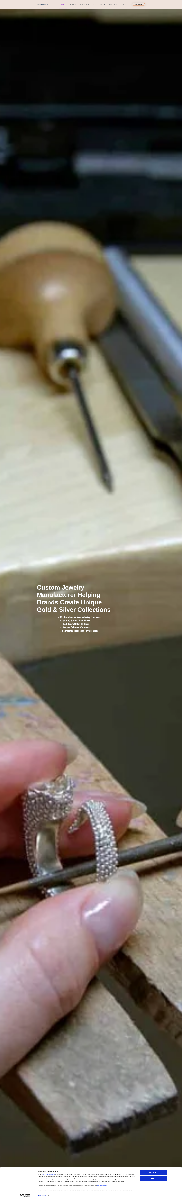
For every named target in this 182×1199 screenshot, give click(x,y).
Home (63, 4)
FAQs (101, 4)
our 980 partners (49, 1174)
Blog (94, 4)
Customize (83, 4)
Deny (153, 1178)
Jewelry (71, 4)
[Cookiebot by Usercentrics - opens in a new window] (25, 1195)
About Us (112, 4)
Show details (42, 1195)
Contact (124, 4)
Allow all (153, 1172)
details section (102, 1185)
